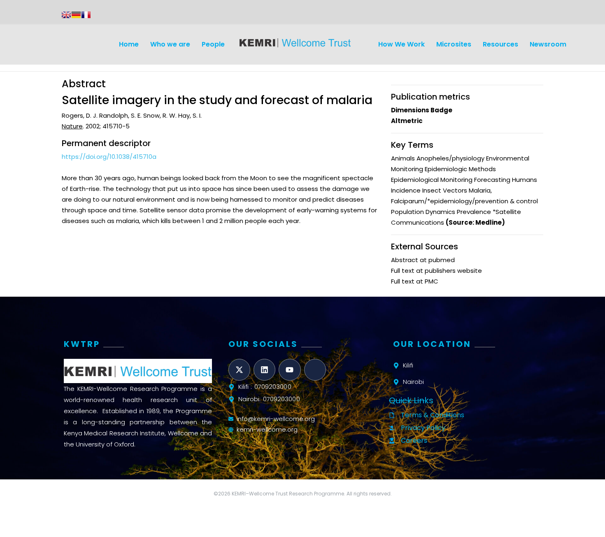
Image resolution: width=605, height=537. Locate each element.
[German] (76, 15)
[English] (66, 15)
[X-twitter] (239, 370)
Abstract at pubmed (423, 260)
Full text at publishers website (436, 270)
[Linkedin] (264, 370)
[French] (86, 15)
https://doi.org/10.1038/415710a (109, 156)
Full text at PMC (414, 281)
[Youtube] (289, 370)
